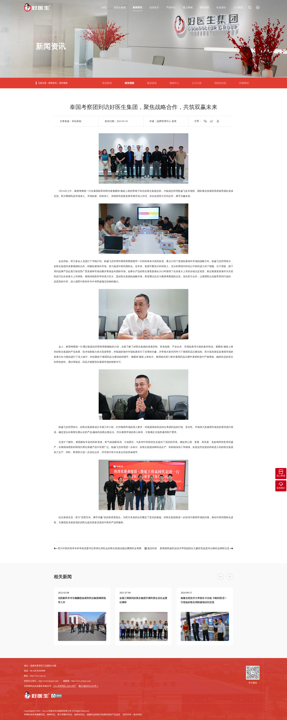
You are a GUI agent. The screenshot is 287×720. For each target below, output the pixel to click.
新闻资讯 (137, 7)
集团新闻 (108, 82)
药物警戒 (245, 82)
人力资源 (238, 7)
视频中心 (175, 82)
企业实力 (154, 7)
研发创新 (204, 7)
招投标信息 (222, 82)
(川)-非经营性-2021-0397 (64, 686)
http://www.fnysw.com (81, 681)
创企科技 (137, 714)
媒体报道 (153, 82)
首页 (104, 7)
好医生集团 (120, 7)
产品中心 (171, 7)
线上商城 (188, 7)
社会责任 (221, 7)
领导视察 (63, 83)
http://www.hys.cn (38, 676)
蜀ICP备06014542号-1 (88, 686)
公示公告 (198, 82)
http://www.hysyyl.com (48, 681)
